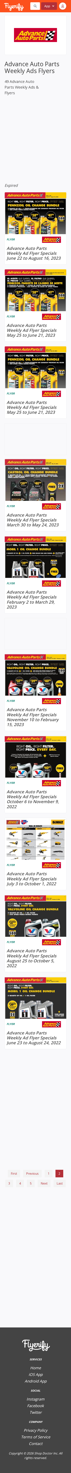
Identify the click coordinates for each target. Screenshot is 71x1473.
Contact (35, 1443)
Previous (32, 1173)
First (14, 1173)
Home (35, 1367)
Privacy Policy (35, 1430)
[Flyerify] (4, 6)
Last (60, 1183)
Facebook (35, 1405)
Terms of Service (35, 1436)
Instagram (35, 1399)
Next (44, 1183)
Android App (36, 1381)
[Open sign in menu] (62, 6)
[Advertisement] (35, 1209)
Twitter (36, 1412)
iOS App (36, 1374)
